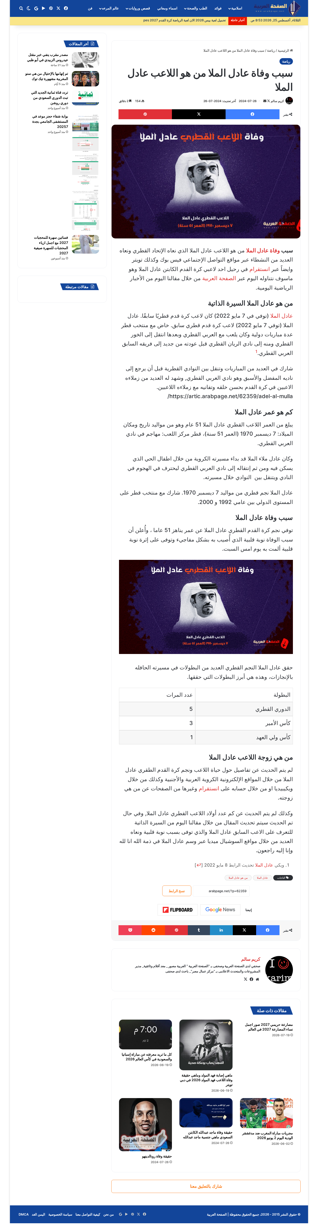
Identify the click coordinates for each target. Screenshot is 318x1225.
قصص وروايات (139, 8)
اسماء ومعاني (167, 8)
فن (90, 8)
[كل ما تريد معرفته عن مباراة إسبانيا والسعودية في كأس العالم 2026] (145, 1034)
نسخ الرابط (177, 891)
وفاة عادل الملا (263, 250)
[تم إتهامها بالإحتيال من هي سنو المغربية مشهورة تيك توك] (85, 78)
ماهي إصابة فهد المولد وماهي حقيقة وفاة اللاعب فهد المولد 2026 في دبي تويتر (206, 1080)
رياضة (271, 50)
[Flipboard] (178, 910)
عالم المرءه (110, 8)
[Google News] (220, 909)
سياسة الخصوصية (60, 1214)
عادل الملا (281, 315)
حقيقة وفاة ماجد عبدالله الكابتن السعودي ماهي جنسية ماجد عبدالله (208, 1134)
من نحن (108, 1214)
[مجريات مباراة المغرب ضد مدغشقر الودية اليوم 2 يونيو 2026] (266, 1113)
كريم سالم (277, 101)
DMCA (24, 1214)
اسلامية (236, 8)
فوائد (218, 8)
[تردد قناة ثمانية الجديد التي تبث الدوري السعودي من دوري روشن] (85, 97)
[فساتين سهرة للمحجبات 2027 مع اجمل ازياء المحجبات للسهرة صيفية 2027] (85, 244)
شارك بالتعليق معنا (206, 1186)
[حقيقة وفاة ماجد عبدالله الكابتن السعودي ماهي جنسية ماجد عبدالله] (205, 1112)
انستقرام (259, 269)
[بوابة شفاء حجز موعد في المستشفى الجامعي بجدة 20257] (85, 172)
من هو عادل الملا (238, 878)
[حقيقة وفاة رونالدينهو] (145, 1124)
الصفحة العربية (219, 278)
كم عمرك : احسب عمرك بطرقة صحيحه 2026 (194, 20)
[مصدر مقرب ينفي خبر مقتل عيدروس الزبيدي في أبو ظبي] (85, 60)
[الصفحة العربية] (277, 8)
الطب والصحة (197, 8)
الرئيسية (284, 50)
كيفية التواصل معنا (88, 1214)
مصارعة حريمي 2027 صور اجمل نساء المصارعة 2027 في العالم (269, 1026)
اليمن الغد (38, 1214)
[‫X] (245, 979)
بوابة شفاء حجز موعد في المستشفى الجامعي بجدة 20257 (50, 121)
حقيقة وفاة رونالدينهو (157, 1156)
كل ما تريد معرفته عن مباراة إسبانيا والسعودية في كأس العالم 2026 (147, 1056)
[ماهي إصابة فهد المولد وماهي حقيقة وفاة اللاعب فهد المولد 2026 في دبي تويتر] (205, 1045)
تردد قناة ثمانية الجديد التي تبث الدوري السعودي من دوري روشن (49, 97)
